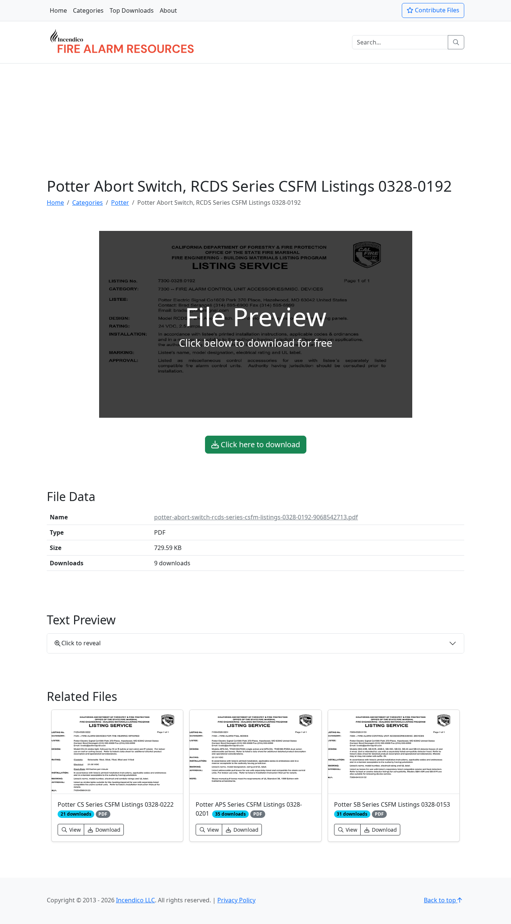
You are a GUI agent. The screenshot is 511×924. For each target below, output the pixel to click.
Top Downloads (132, 10)
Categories (88, 10)
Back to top (441, 900)
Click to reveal (81, 643)
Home (58, 10)
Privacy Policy (236, 900)
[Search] (456, 42)
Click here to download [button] (259, 444)
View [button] (74, 829)
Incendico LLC (135, 900)
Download (107, 829)
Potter (120, 202)
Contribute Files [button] (436, 10)
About (168, 10)
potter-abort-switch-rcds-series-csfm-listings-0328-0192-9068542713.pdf (256, 517)
